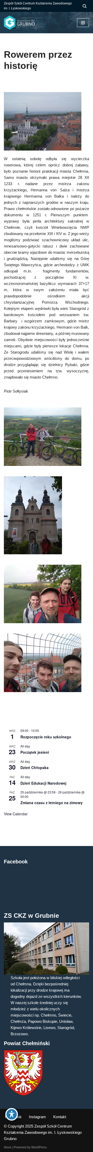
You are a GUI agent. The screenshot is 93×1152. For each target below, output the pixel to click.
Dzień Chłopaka (34, 767)
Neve (7, 1147)
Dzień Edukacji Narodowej (43, 783)
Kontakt (59, 1117)
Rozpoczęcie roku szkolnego (45, 736)
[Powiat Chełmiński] (23, 1094)
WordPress (39, 1147)
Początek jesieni (34, 752)
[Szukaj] (85, 6)
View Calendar (16, 813)
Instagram (37, 1117)
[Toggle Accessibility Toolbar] (11, 1114)
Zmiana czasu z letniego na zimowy (51, 802)
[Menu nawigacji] (83, 22)
